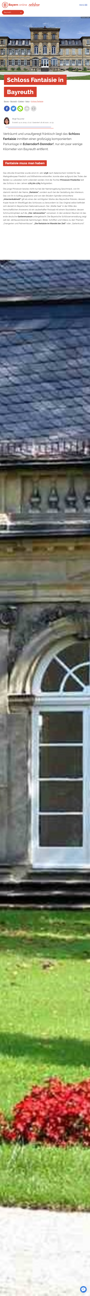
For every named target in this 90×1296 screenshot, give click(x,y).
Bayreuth (7, 12)
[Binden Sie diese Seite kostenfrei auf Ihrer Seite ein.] (33, 108)
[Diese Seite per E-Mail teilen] (27, 108)
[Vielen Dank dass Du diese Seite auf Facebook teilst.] (7, 108)
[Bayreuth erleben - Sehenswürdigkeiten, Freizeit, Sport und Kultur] (34, 4)
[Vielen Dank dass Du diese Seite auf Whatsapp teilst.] (20, 108)
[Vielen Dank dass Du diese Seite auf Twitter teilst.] (13, 108)
